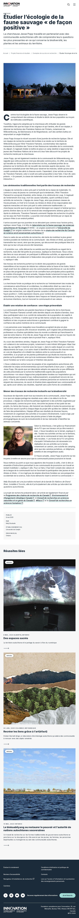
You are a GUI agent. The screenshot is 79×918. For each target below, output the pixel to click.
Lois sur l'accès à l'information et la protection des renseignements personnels (58, 880)
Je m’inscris (67, 895)
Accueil (5, 53)
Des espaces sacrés (15, 638)
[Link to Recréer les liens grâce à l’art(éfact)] (39, 688)
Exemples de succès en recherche (45, 53)
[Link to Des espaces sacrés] (39, 595)
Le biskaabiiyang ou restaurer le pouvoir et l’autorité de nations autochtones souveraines (37, 829)
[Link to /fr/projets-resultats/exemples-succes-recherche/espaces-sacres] (39, 648)
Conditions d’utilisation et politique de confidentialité (55, 868)
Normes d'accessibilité (11, 874)
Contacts (44, 874)
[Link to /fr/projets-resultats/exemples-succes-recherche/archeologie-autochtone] (39, 744)
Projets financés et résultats (20, 53)
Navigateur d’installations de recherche (17, 879)
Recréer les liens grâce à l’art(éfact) (25, 731)
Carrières (6, 886)
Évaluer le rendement (11, 867)
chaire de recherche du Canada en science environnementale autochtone (39, 231)
